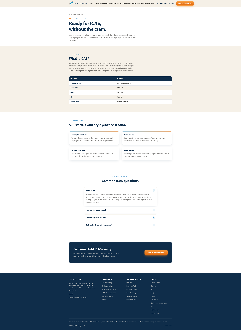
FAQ (152, 3)
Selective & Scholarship (109, 289)
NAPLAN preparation (109, 293)
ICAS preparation (107, 296)
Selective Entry (104, 3)
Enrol (138, 3)
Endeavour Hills (131, 289)
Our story (154, 286)
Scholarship (112, 3)
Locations (147, 3)
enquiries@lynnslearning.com (78, 297)
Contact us (154, 300)
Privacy (166, 326)
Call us (71, 294)
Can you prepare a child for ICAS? (97, 217)
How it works (126, 3)
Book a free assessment (156, 252)
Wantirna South (131, 296)
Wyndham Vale (131, 300)
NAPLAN (119, 3)
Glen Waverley (131, 293)
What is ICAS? (90, 190)
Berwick (129, 283)
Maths (91, 3)
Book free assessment (185, 3)
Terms (170, 326)
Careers (153, 296)
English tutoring (107, 286)
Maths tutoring (107, 283)
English (97, 3)
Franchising (155, 310)
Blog (142, 3)
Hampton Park (131, 286)
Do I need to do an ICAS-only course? (99, 225)
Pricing (134, 3)
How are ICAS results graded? (96, 210)
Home (70, 14)
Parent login (163, 3)
